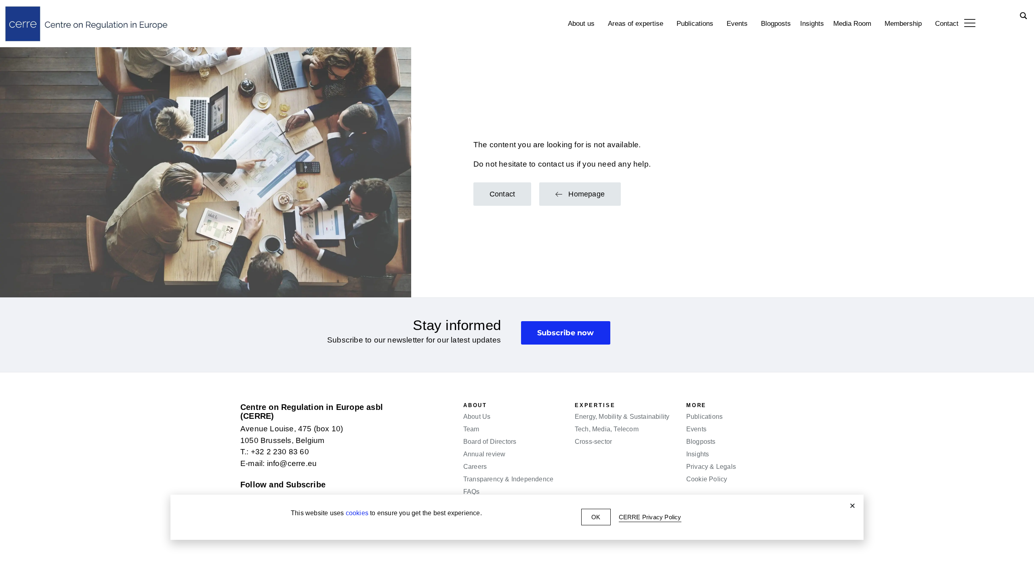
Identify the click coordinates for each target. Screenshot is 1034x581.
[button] (852, 506)
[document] (517, 290)
